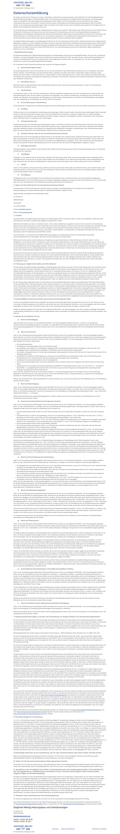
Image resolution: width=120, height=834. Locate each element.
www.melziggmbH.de (25, 212)
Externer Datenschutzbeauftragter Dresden (29, 804)
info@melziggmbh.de (21, 816)
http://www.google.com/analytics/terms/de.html (32, 712)
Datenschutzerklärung (68, 829)
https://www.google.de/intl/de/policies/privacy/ (87, 710)
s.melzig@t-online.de (24, 209)
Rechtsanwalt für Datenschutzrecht (74, 804)
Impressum (55, 829)
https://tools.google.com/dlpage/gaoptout (54, 695)
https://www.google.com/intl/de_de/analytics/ (27, 714)
